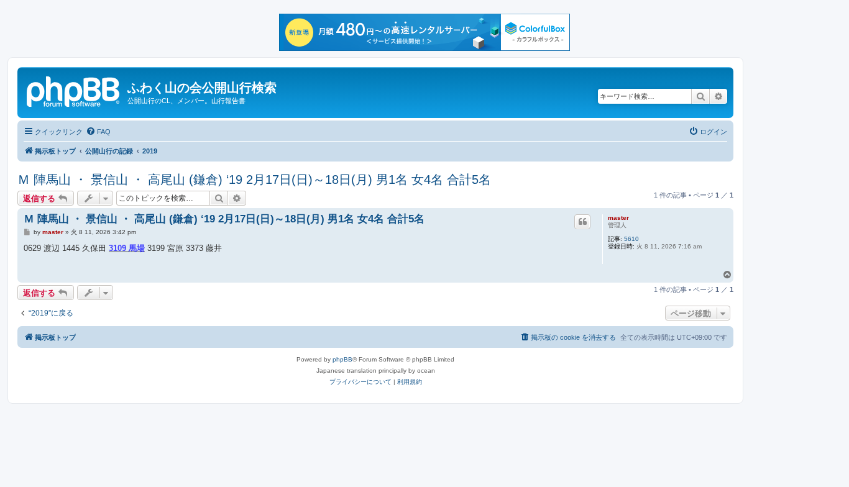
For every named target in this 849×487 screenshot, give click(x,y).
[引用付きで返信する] (582, 221)
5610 (631, 238)
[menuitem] (98, 131)
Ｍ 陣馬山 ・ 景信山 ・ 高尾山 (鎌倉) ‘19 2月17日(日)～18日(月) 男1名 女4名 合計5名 (254, 179)
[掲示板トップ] (74, 90)
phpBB (342, 359)
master (618, 217)
